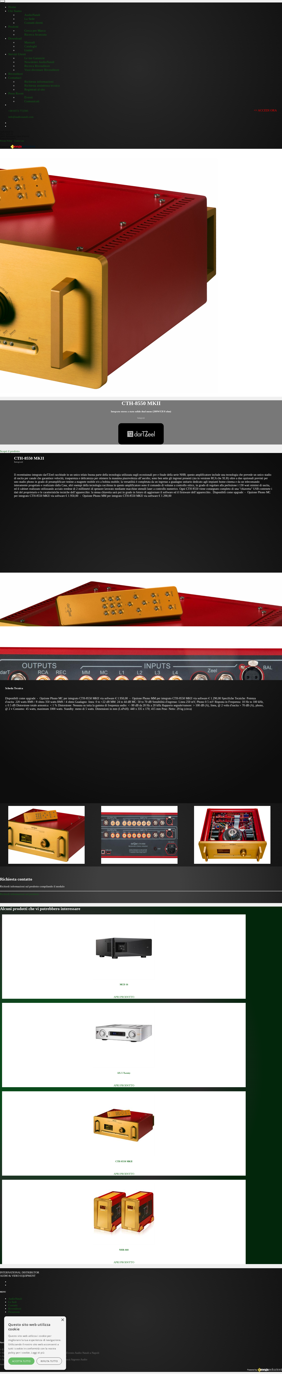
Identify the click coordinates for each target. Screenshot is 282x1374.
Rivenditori (14, 1308)
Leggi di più (37, 1352)
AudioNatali (15, 1298)
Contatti (13, 1305)
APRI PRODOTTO (124, 997)
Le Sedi (12, 1302)
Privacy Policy (6, 141)
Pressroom (14, 1311)
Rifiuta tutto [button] (49, 1361)
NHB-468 (124, 1250)
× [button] (62, 1320)
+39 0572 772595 (18, 110)
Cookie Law (19, 141)
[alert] (35, 1343)
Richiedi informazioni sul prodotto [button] (19, 894)
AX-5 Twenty (123, 1073)
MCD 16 (124, 984)
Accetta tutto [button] (21, 1361)
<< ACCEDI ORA (265, 110)
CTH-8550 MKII (123, 1161)
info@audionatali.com (20, 116)
